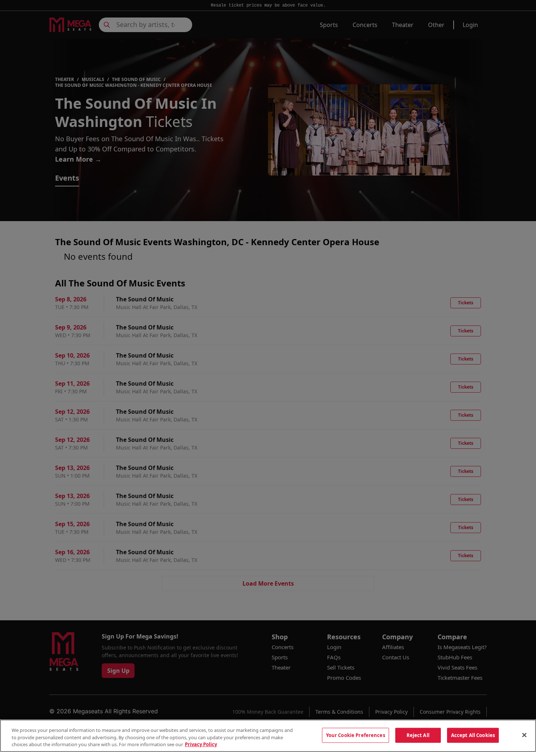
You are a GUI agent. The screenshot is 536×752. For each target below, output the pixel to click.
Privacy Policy (201, 744)
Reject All (418, 735)
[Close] (524, 735)
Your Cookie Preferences (355, 735)
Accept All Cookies (473, 735)
